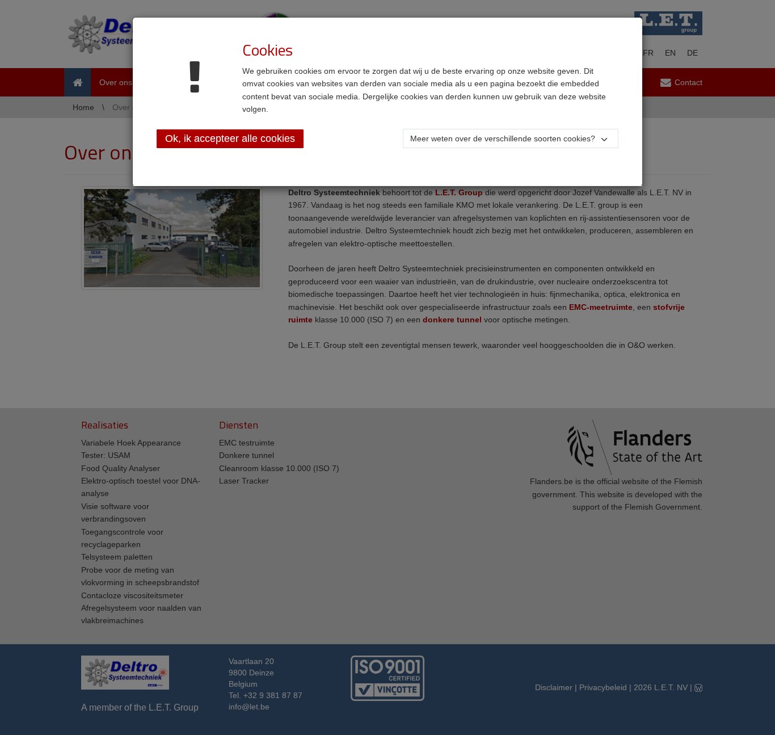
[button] (510, 138)
